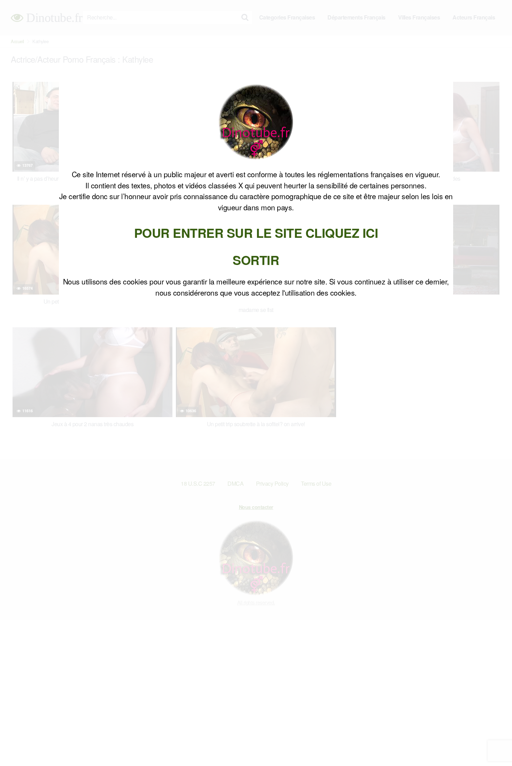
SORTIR (256, 260)
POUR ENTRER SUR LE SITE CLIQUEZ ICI (256, 233)
